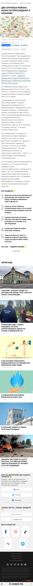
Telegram (18, 495)
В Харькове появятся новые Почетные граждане (13, 428)
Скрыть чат (16, 251)
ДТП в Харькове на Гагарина (9, 3)
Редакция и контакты (16, 556)
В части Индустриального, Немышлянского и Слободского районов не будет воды (15, 363)
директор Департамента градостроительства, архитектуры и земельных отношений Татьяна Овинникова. (16, 79)
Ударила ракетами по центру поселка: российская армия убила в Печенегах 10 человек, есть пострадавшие (14, 462)
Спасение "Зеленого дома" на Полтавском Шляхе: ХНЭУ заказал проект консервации (16, 292)
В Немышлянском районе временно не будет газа (12, 396)
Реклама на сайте (17, 558)
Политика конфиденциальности (16, 560)
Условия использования (16, 553)
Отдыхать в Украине (25, 3)
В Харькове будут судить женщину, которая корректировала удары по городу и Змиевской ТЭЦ (13, 328)
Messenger (18, 500)
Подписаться (18, 519)
